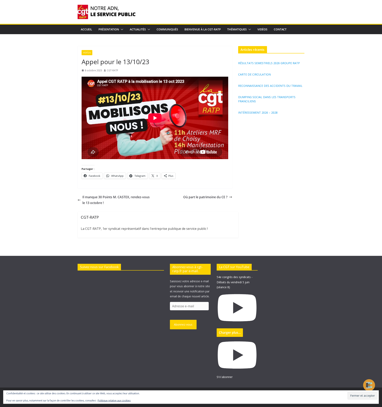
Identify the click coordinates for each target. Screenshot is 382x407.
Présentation (108, 29)
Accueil (86, 29)
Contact (280, 29)
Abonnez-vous (183, 324)
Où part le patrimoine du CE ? (205, 197)
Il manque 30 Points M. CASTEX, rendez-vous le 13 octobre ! (116, 200)
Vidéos (262, 29)
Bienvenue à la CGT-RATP (202, 29)
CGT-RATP (112, 70)
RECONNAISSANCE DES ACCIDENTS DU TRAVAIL (270, 86)
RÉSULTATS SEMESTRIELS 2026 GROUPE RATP (269, 63)
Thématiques (237, 29)
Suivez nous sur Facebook (99, 267)
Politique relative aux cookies (114, 400)
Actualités (138, 29)
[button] (121, 29)
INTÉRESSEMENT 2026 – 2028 (258, 112)
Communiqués (167, 29)
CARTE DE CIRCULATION (254, 74)
